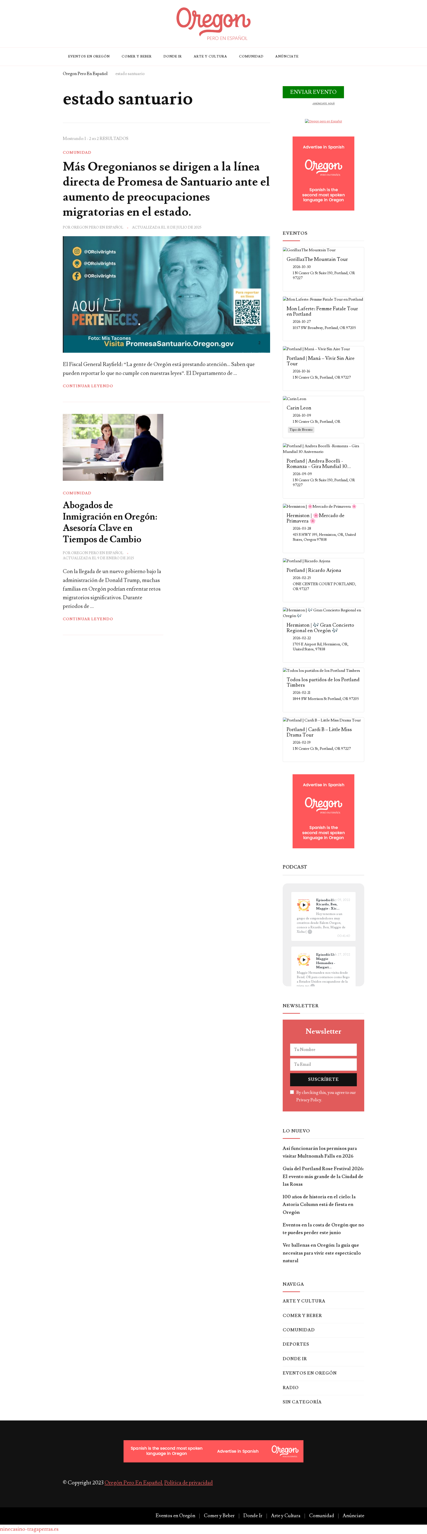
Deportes (296, 1344)
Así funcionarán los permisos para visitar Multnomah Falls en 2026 (320, 1152)
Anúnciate (287, 56)
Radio (291, 1388)
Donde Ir (173, 56)
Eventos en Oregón (89, 56)
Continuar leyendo (88, 386)
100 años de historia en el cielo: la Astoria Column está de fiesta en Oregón (319, 1205)
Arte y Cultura (210, 56)
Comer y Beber (137, 56)
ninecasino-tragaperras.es (29, 1529)
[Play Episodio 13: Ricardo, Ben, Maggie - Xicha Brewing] (304, 905)
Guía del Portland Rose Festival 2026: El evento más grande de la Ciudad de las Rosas (323, 1176)
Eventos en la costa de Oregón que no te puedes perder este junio (323, 1229)
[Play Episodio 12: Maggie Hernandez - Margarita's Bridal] (304, 960)
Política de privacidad (188, 1482)
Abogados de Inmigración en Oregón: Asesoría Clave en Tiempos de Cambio (110, 522)
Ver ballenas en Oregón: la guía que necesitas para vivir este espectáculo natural (322, 1253)
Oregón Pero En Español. (134, 1482)
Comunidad (251, 56)
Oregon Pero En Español (97, 227)
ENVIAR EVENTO (313, 92)
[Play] (304, 905)
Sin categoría (302, 1402)
